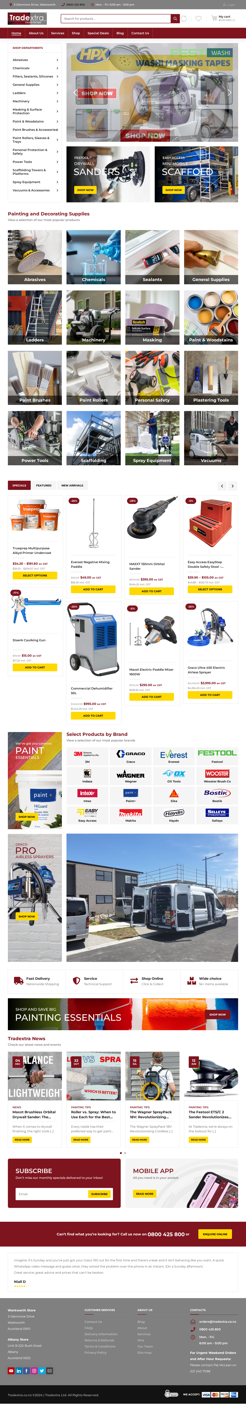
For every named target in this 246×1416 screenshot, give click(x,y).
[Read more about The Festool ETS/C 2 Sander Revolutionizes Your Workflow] (211, 1076)
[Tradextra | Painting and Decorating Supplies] (27, 18)
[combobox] (120, 18)
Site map (144, 1371)
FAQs (89, 1346)
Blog (141, 1340)
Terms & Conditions (100, 1364)
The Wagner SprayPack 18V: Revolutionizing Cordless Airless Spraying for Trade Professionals (151, 1115)
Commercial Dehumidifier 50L (92, 691)
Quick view (35, 516)
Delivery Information (101, 1352)
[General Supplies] (211, 257)
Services (143, 1352)
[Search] (175, 18)
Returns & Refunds (99, 1358)
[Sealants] (152, 257)
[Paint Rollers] (93, 378)
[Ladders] (35, 317)
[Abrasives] (35, 257)
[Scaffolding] (93, 438)
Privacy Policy (96, 1371)
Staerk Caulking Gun (29, 640)
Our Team (145, 1364)
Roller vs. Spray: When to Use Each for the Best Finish (93, 1115)
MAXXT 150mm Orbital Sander (147, 566)
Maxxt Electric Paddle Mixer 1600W (151, 672)
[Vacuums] (211, 438)
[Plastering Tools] (211, 378)
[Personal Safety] (152, 378)
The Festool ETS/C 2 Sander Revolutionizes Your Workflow (209, 1115)
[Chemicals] (93, 257)
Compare (57, 511)
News (16, 1107)
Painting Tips (81, 1107)
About (142, 1346)
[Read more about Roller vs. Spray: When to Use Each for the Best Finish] (93, 1076)
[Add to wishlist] (57, 504)
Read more (22, 1139)
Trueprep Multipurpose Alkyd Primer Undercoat (32, 550)
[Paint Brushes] (35, 378)
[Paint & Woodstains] (211, 317)
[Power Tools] (35, 438)
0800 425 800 (75, 4)
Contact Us (93, 1340)
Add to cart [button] (35, 667)
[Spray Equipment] (152, 438)
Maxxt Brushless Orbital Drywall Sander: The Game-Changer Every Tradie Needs (34, 1115)
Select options (35, 575)
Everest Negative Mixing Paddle (90, 564)
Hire (140, 1358)
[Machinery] (93, 317)
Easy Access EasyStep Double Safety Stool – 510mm (205, 564)
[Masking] (152, 317)
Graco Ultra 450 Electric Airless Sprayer (206, 670)
